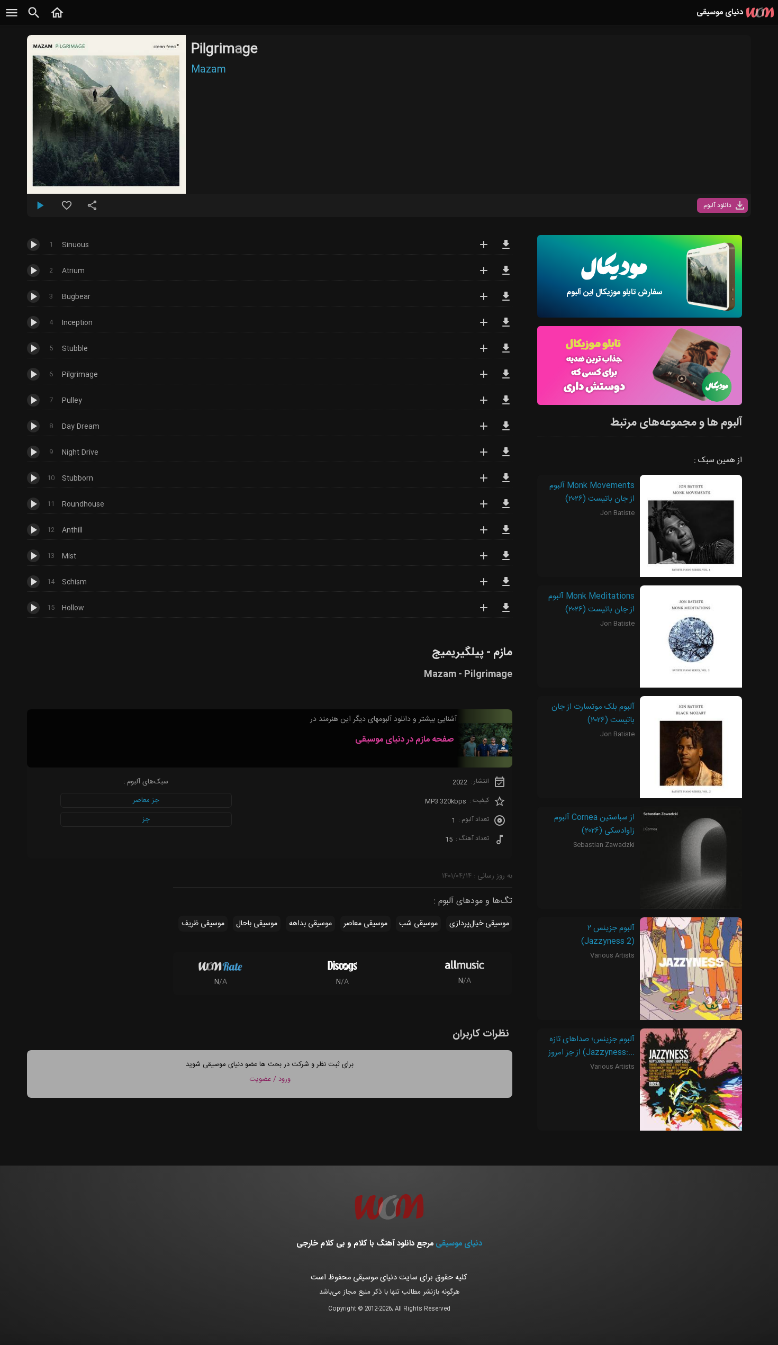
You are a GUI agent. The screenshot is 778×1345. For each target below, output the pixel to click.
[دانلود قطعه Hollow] (506, 612)
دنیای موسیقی (459, 1243)
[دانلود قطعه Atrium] (506, 275)
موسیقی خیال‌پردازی (479, 923)
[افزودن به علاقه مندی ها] (67, 209)
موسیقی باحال (256, 923)
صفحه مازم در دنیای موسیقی (404, 740)
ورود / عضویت (270, 1079)
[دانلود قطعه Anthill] (506, 534)
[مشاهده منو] (11, 18)
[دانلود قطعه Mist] (506, 560)
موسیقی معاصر (365, 923)
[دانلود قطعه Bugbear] (506, 301)
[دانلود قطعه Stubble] (506, 353)
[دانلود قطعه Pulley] (506, 405)
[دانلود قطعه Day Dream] (506, 431)
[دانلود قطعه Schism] (506, 586)
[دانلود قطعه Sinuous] (506, 249)
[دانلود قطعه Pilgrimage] (506, 379)
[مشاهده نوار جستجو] (33, 18)
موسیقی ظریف (203, 923)
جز (146, 819)
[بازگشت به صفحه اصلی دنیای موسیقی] (57, 18)
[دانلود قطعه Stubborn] (506, 482)
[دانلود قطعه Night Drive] (506, 457)
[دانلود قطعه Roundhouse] (506, 508)
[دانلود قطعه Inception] (506, 327)
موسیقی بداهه (310, 923)
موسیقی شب (418, 923)
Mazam (208, 70)
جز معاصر (146, 800)
